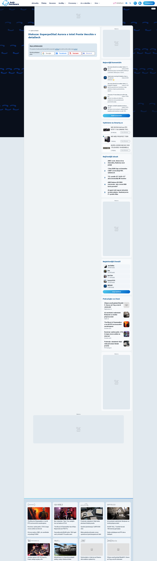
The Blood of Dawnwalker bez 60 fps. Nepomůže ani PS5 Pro (65, 527)
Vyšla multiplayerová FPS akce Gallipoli (116, 533)
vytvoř (75, 49)
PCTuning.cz (107, 348)
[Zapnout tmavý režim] (140, 3)
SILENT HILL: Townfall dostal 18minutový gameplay (116, 527)
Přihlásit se (149, 3)
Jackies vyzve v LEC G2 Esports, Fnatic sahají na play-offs (37, 558)
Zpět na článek (34, 30)
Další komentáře (116, 115)
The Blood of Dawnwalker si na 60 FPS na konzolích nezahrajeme (113, 324)
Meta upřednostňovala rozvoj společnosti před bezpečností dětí (91, 533)
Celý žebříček (116, 291)
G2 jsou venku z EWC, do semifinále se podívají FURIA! (38, 533)
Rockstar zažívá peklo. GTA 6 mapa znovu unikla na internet (113, 334)
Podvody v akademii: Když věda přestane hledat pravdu (113, 344)
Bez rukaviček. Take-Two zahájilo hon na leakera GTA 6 (64, 522)
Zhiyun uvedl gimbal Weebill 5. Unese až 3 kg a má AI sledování (113, 305)
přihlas (57, 49)
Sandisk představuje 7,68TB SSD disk (90, 527)
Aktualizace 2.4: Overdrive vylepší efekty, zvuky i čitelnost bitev (64, 558)
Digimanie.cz (108, 309)
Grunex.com (107, 328)
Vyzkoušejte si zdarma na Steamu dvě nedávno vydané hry (91, 558)
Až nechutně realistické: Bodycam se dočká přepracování (112, 315)
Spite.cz (106, 318)
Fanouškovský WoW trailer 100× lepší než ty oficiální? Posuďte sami (65, 533)
